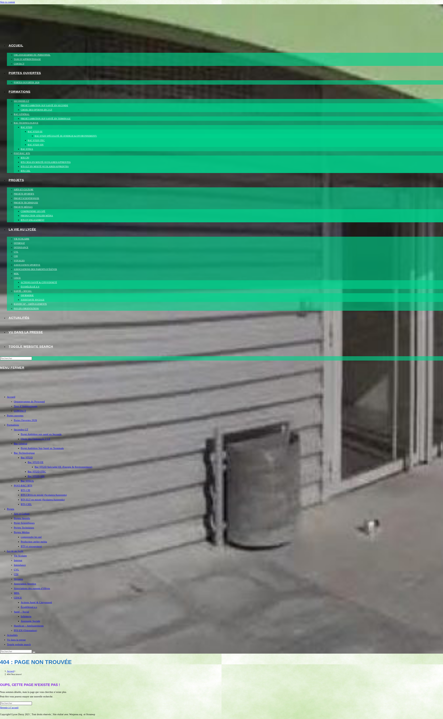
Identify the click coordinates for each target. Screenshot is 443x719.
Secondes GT (21, 429)
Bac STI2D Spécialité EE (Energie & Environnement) (63, 467)
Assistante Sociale (30, 621)
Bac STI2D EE (35, 462)
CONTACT (20, 410)
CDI (16, 574)
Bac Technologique (24, 453)
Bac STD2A (27, 481)
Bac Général (20, 443)
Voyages (18, 579)
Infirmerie (26, 616)
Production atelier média (34, 541)
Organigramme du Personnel (29, 401)
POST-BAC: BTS (23, 485)
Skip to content (7, 2)
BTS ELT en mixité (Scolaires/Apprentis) (43, 499)
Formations (13, 425)
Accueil (11, 396)
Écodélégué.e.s (29, 607)
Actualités (12, 635)
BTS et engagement (31, 546)
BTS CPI (25, 490)
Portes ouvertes (15, 415)
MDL (17, 593)
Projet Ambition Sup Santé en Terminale (42, 448)
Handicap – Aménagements (29, 625)
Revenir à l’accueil (9, 707)
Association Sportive (25, 583)
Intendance (20, 565)
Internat (18, 560)
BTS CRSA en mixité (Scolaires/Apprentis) (44, 495)
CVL (16, 569)
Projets (10, 509)
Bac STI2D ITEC (37, 471)
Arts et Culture (22, 513)
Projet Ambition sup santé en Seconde (41, 434)
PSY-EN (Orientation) (25, 630)
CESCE (18, 597)
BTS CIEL (26, 504)
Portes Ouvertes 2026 (25, 420)
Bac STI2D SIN (36, 476)
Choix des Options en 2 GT (35, 439)
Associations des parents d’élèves (32, 588)
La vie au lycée (15, 551)
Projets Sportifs (22, 518)
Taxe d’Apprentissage (25, 406)
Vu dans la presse (16, 639)
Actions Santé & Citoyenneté (36, 602)
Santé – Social (21, 611)
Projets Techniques (24, 527)
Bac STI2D (27, 457)
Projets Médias (22, 532)
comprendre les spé (31, 537)
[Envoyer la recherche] (34, 652)
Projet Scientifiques (24, 523)
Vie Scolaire (20, 555)
